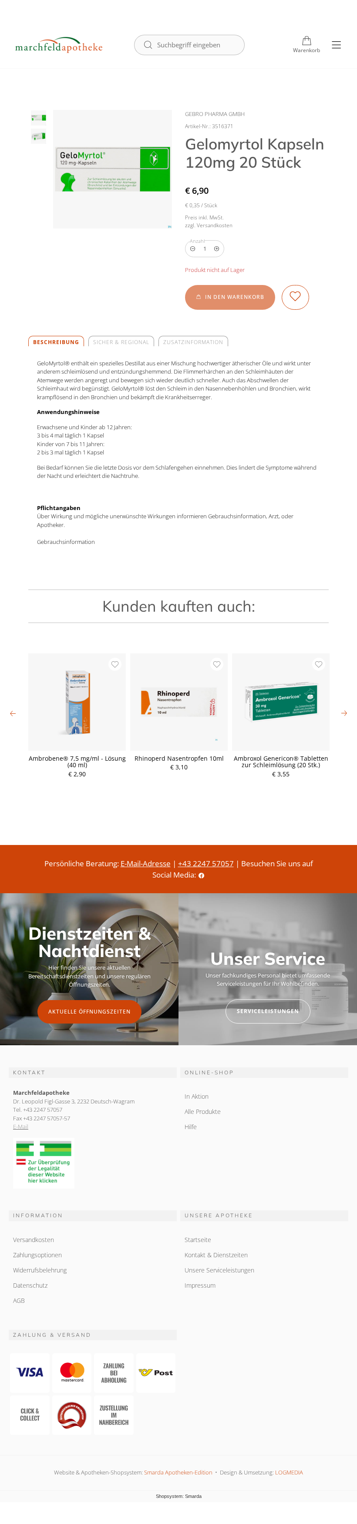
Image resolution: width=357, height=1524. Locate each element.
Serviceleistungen (268, 1011)
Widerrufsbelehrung (40, 1270)
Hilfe (191, 1127)
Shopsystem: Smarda (179, 1497)
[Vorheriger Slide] (13, 713)
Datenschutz (30, 1285)
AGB (19, 1300)
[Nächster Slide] (343, 713)
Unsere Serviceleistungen (219, 1270)
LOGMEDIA (289, 1472)
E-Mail (20, 1126)
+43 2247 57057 (206, 863)
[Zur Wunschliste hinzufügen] (295, 297)
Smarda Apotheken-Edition (178, 1472)
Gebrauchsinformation (66, 542)
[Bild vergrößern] (112, 169)
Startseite (198, 1240)
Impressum (200, 1285)
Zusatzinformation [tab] (193, 342)
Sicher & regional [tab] (121, 342)
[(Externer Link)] (93, 1163)
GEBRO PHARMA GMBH (215, 114)
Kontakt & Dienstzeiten (216, 1255)
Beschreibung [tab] (56, 342)
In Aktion (197, 1096)
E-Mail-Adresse (146, 863)
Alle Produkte (203, 1111)
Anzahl (197, 241)
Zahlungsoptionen (37, 1255)
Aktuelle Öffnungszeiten (89, 1011)
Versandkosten (33, 1240)
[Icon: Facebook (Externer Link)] (201, 875)
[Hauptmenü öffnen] (336, 45)
